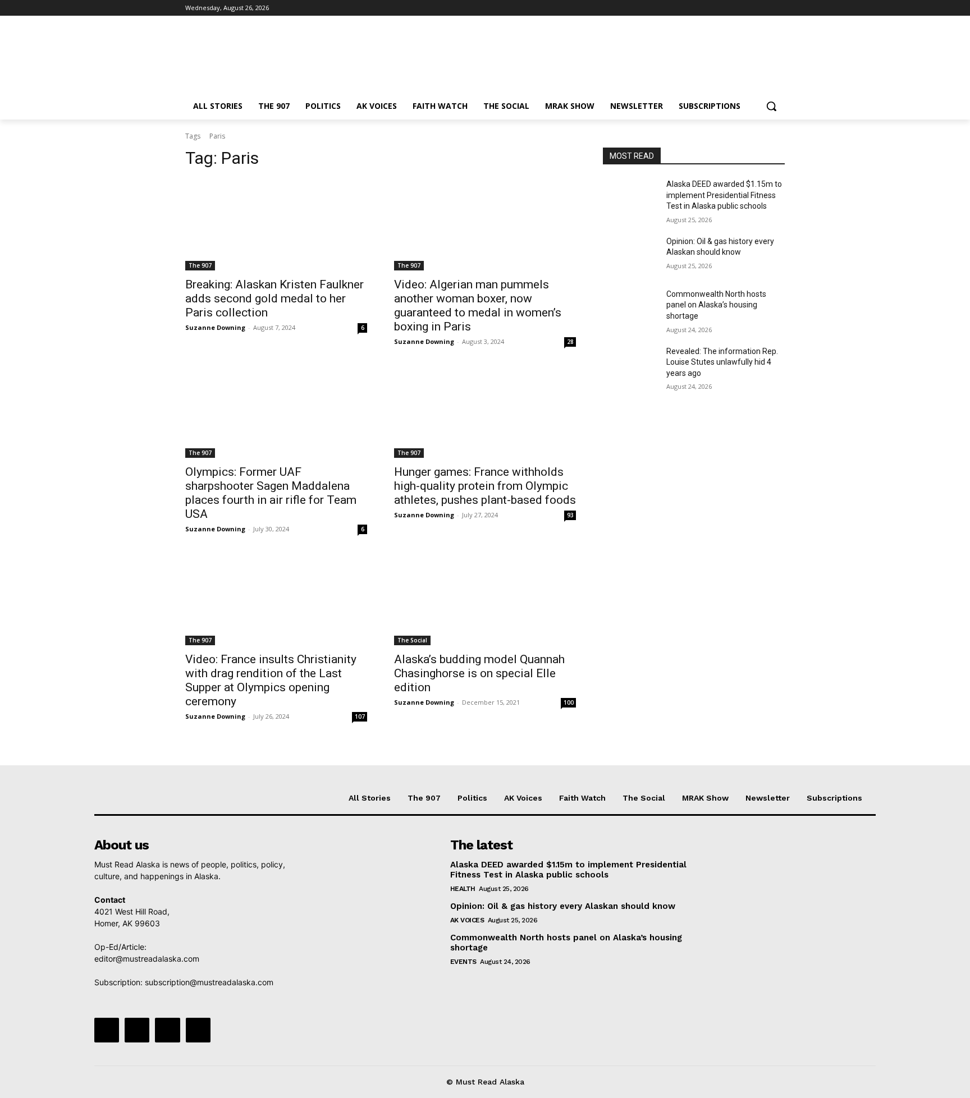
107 (360, 716)
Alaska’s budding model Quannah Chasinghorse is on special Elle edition (479, 673)
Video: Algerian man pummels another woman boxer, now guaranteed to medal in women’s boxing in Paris (477, 305)
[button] (771, 106)
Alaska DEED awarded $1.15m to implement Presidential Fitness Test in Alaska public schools (724, 195)
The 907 (200, 265)
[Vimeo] (762, 8)
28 (570, 342)
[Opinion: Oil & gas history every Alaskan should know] (630, 255)
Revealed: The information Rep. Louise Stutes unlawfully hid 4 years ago (722, 362)
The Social (412, 640)
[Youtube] (778, 8)
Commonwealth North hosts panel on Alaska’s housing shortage (716, 305)
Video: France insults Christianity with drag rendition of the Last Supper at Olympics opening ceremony (270, 680)
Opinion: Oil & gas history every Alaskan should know (562, 906)
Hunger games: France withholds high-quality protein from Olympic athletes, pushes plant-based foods (485, 486)
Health (462, 889)
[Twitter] (747, 8)
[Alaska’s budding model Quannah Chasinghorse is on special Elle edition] (485, 599)
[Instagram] (731, 8)
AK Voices (467, 920)
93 (570, 515)
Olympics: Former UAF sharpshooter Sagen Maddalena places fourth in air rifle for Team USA (270, 493)
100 (569, 702)
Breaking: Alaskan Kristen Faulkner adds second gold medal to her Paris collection (274, 298)
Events (463, 962)
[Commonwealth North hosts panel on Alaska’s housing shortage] (630, 308)
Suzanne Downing (215, 327)
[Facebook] (716, 8)
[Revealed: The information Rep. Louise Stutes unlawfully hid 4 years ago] (630, 365)
